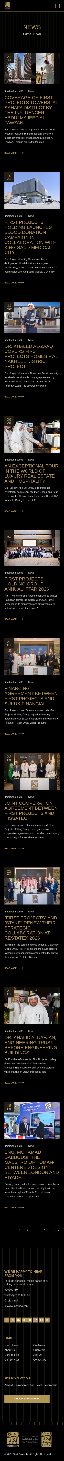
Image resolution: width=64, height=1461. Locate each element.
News (31, 91)
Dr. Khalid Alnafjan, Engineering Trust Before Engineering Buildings (30, 1045)
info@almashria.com (16, 1306)
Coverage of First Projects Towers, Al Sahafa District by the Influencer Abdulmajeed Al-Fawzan (31, 110)
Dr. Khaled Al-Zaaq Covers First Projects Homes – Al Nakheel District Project (31, 356)
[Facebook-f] (6, 1320)
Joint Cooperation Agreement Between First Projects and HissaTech (31, 811)
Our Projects (11, 1354)
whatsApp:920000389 (17, 1295)
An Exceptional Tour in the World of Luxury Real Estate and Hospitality (31, 473)
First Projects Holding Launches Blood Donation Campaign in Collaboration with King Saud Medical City (30, 237)
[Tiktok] (35, 1320)
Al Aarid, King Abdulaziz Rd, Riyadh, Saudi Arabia (30, 1385)
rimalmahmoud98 (13, 91)
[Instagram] (12, 1320)
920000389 (11, 1289)
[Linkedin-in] (18, 1320)
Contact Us (39, 1359)
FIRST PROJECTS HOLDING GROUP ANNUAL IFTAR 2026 (26, 584)
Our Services (12, 1359)
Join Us (37, 1354)
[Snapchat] (41, 1320)
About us (9, 1350)
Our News (39, 1345)
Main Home (11, 1345)
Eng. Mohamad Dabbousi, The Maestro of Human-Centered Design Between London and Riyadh (31, 1165)
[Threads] (47, 1320)
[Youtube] (29, 1320)
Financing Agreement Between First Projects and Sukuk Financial (31, 696)
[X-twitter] (24, 1320)
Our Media (39, 1350)
